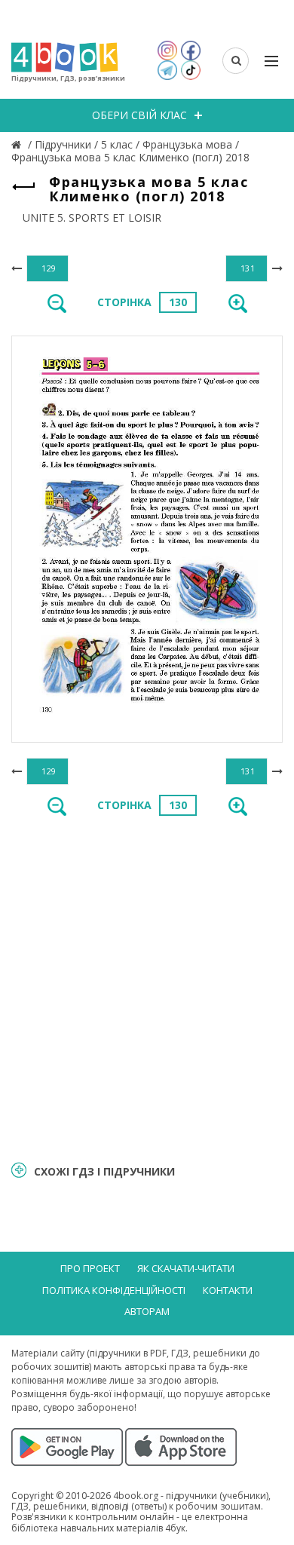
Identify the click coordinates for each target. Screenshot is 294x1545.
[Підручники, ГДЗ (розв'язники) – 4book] (18, 144)
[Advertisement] (147, 987)
